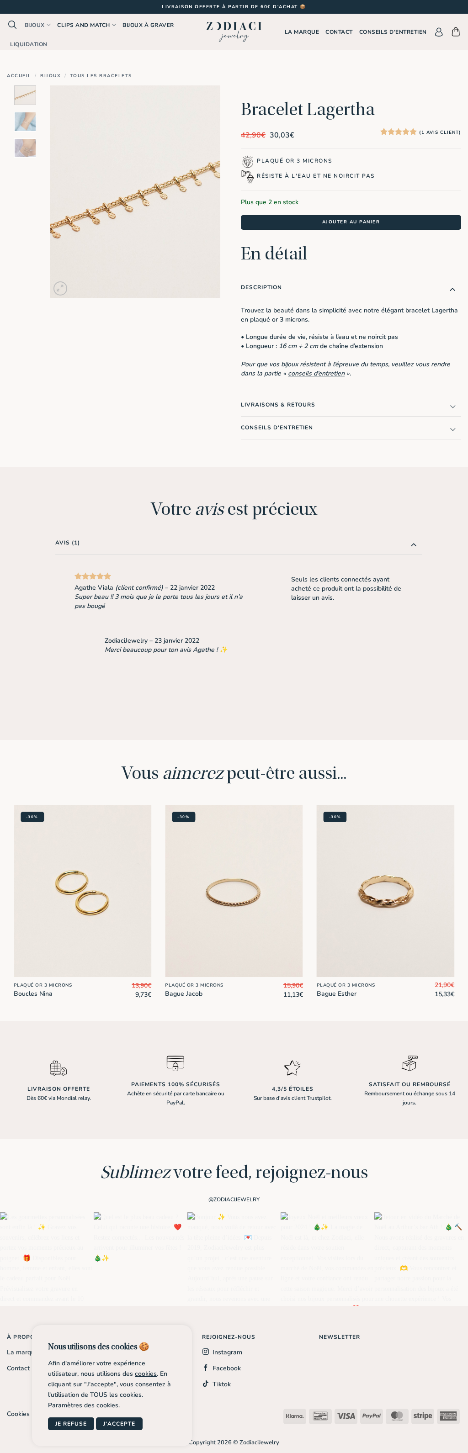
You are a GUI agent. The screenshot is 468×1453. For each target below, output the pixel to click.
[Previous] (65, 191)
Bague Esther (336, 994)
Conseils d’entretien (393, 32)
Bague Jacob (183, 994)
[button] (12, 25)
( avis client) (440, 132)
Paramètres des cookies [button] (83, 1405)
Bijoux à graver (148, 25)
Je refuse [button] (71, 1423)
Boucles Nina (33, 994)
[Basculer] (453, 289)
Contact (339, 32)
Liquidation (29, 44)
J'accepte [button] (119, 1423)
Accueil (19, 76)
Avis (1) (67, 542)
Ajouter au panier (351, 222)
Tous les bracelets (101, 76)
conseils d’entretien (316, 373)
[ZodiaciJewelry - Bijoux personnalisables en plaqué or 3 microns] (234, 32)
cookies (146, 1373)
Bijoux (35, 25)
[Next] (205, 191)
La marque (302, 32)
